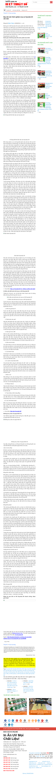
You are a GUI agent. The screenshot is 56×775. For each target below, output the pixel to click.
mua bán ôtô (8, 670)
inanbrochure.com (33, 766)
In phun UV (8, 10)
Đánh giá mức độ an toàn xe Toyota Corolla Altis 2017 (49, 86)
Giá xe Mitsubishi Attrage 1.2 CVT (12, 691)
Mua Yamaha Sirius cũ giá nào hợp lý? (48, 50)
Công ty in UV (24, 10)
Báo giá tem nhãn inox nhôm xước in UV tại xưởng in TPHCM (15, 713)
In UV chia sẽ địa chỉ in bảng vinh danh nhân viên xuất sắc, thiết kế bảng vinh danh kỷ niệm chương (40, 712)
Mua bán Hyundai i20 (15, 411)
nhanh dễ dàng (40, 756)
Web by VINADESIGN (28, 773)
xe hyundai (26, 672)
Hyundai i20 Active (17, 669)
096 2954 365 (6, 766)
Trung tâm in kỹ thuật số (35, 753)
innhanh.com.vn (46, 761)
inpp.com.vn (32, 767)
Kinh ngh (24, 669)
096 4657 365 (6, 760)
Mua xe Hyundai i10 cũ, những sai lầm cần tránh (22, 288)
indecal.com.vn (32, 764)
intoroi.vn (49, 763)
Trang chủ (5, 13)
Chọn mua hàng (12, 13)
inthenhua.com (32, 763)
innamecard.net (48, 764)
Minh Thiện (11, 23)
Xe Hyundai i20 (19, 634)
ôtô (16, 672)
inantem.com (40, 764)
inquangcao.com (33, 761)
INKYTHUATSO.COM (8, 770)
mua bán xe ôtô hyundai (9, 672)
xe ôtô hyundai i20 (21, 673)
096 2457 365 (6, 762)
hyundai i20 (9, 669)
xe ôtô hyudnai (12, 673)
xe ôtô (6, 673)
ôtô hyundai (20, 672)
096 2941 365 (6, 764)
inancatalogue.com (46, 766)
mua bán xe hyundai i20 (28, 670)
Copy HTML (6, 641)
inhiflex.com (39, 767)
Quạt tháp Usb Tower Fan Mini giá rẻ (28, 682)
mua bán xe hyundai (17, 670)
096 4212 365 (6, 768)
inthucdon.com (41, 763)
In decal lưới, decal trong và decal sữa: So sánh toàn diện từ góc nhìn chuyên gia (12, 684)
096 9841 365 (6, 758)
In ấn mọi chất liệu (16, 10)
